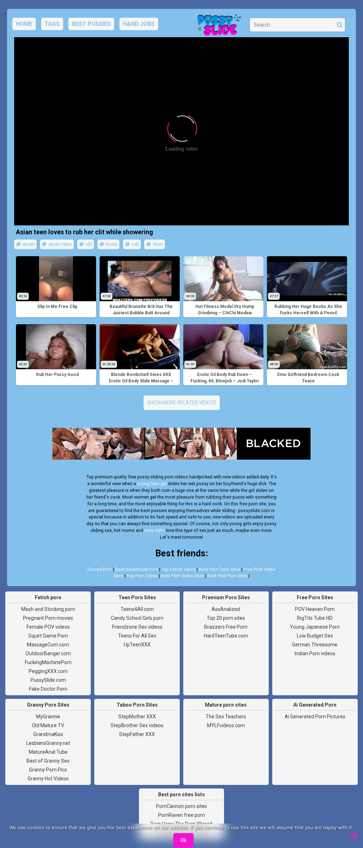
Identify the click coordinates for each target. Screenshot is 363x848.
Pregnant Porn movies (48, 618)
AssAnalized (226, 609)
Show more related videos (181, 402)
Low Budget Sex (315, 636)
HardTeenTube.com (226, 636)
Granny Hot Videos (48, 778)
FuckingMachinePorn (48, 662)
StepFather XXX (137, 734)
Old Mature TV (48, 725)
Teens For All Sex (137, 636)
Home (24, 24)
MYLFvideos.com (226, 725)
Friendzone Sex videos (137, 627)
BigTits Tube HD (315, 618)
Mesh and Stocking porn (48, 609)
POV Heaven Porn (315, 609)
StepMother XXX (137, 716)
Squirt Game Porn (48, 636)
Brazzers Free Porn (225, 627)
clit (88, 244)
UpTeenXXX (137, 644)
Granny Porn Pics (48, 770)
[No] (354, 835)
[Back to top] (342, 816)
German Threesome (314, 644)
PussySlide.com (48, 680)
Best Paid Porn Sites (227, 575)
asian (28, 244)
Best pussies (91, 24)
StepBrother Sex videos (137, 725)
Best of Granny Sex (48, 761)
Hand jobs (139, 24)
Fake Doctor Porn (48, 689)
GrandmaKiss (48, 734)
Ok (183, 840)
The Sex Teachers (226, 716)
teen (157, 244)
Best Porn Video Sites (182, 575)
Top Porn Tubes (142, 575)
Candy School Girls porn (137, 618)
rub (134, 244)
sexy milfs (154, 530)
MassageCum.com (48, 644)
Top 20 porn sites (226, 618)
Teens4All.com (137, 609)
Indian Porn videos (315, 653)
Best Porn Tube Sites (219, 569)
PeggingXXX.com (48, 671)
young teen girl (152, 483)
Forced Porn (100, 569)
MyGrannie (48, 716)
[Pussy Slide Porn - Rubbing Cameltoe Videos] (217, 26)
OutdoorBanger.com (48, 653)
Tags (52, 24)
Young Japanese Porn (315, 627)
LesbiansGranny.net (48, 743)
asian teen (60, 244)
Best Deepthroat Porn (136, 569)
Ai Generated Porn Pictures (315, 716)
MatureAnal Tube (48, 752)
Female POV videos (48, 627)
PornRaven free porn (181, 815)
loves (111, 244)
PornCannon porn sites (181, 806)
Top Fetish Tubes (178, 569)
